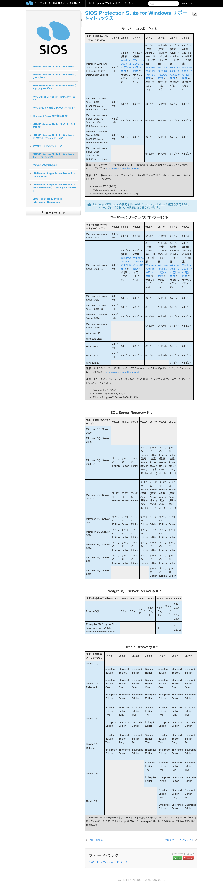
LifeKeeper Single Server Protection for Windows (54, 175)
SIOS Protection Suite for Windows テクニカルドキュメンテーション (53, 137)
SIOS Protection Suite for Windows (53, 66)
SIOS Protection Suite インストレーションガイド (54, 125)
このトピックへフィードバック (108, 862)
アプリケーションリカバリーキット (49, 146)
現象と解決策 (96, 839)
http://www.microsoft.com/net (122, 168)
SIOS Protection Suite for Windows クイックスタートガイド (55, 87)
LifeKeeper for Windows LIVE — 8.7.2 (110, 3)
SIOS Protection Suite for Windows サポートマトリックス (53, 156)
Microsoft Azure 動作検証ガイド (50, 115)
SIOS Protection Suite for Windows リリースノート (55, 76)
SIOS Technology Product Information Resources (48, 200)
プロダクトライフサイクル (45, 165)
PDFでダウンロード (54, 212)
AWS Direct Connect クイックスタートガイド (54, 98)
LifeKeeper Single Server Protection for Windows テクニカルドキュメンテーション (54, 187)
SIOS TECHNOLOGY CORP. (57, 3)
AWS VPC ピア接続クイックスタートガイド (54, 107)
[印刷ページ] (194, 14)
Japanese (188, 3)
